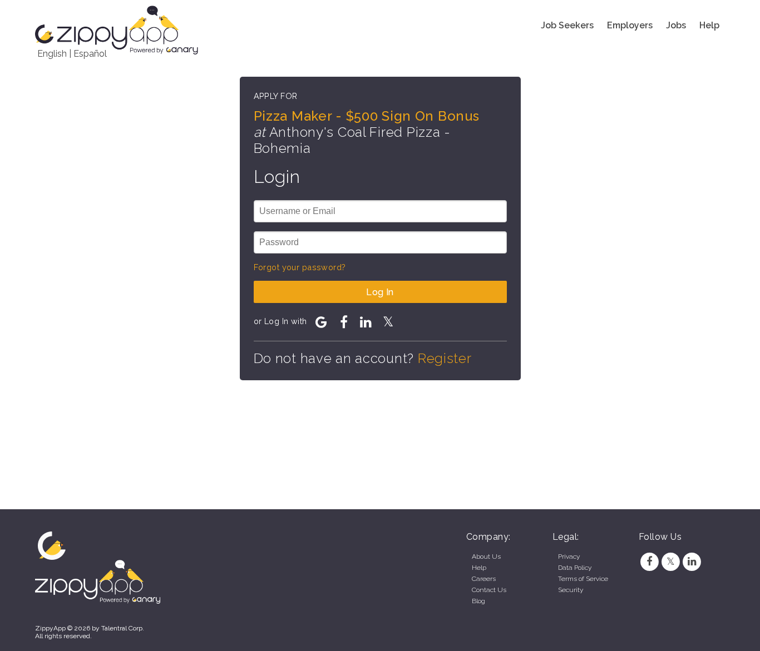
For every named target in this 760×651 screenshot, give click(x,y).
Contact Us (489, 590)
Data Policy (574, 568)
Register (445, 358)
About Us (486, 556)
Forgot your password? (300, 267)
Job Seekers (567, 25)
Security (570, 590)
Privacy (569, 556)
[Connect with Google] (322, 322)
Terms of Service (583, 579)
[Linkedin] (692, 561)
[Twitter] (670, 561)
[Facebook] (649, 561)
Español (90, 53)
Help (709, 25)
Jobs (676, 25)
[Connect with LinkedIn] (366, 322)
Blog (478, 601)
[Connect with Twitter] (388, 322)
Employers (630, 25)
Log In (380, 292)
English (52, 53)
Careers (484, 579)
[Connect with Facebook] (344, 322)
